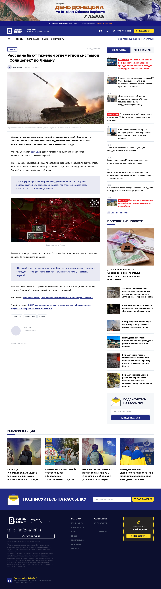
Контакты (76, 544)
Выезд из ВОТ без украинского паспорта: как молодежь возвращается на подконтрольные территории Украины (136, 474)
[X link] (30, 530)
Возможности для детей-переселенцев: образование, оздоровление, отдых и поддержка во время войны (60, 474)
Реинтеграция (100, 531)
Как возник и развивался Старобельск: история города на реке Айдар (135, 203)
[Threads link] (35, 530)
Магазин (150, 39)
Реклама (75, 549)
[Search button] (106, 31)
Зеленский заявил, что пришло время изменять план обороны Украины (58, 297)
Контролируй (100, 523)
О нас (73, 532)
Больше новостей (119, 213)
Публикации (33, 39)
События (12, 49)
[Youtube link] (14, 530)
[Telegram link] (25, 530)
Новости (19, 39)
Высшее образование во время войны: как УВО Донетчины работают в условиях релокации (97, 474)
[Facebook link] (9, 530)
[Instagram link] (20, 530)
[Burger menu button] (9, 39)
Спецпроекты (57, 39)
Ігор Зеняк (17, 67)
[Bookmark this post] (102, 48)
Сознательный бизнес (129, 39)
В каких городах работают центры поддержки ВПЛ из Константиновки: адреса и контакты (130, 117)
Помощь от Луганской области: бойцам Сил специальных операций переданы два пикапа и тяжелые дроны (129, 175)
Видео (45, 39)
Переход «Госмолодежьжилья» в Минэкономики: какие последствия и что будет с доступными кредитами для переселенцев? (23, 474)
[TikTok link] (40, 530)
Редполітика (77, 540)
